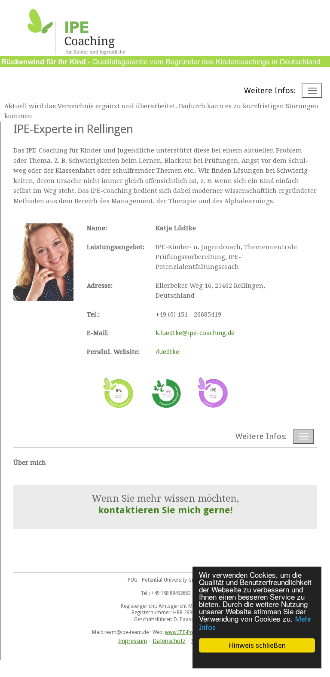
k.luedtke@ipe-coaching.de (195, 333)
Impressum (132, 640)
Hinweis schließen (257, 645)
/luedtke (167, 352)
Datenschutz (169, 640)
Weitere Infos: (269, 90)
